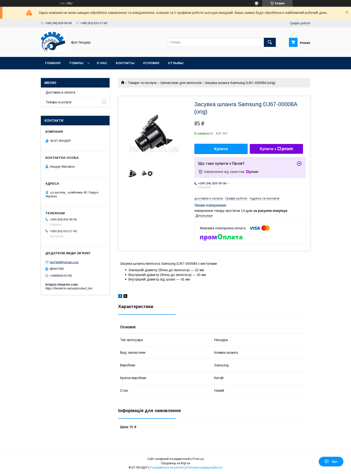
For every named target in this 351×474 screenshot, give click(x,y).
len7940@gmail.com (64, 262)
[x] (125, 297)
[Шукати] (270, 42)
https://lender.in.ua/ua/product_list (68, 288)
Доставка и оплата (60, 92)
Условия (151, 63)
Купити (221, 149)
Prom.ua (198, 459)
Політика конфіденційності (204, 467)
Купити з (268, 149)
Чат (335, 461)
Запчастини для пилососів (181, 83)
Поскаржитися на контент (167, 467)
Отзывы (175, 63)
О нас (102, 63)
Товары (76, 63)
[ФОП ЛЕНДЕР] (53, 51)
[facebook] (120, 297)
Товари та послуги (142, 83)
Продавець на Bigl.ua (175, 463)
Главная (52, 63)
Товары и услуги (58, 102)
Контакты (125, 63)
